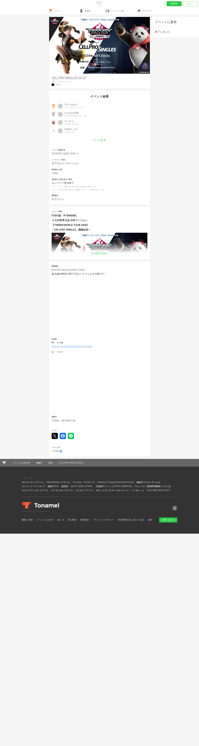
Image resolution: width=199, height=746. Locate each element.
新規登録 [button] (174, 3)
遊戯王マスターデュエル (149, 482)
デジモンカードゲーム (62, 490)
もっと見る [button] (99, 140)
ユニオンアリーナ (85, 490)
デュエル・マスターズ (84, 482)
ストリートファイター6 (33, 486)
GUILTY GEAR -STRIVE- (82, 486)
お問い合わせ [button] (168, 520)
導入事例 (72, 520)
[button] (99, 248)
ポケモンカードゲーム (33, 482)
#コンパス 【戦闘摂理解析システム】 (153, 486)
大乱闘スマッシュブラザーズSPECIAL (114, 486)
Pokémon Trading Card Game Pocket (115, 482)
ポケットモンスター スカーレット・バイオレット (120, 490)
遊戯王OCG (53, 486)
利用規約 (84, 520)
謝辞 (150, 520)
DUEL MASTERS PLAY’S (158, 490)
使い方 (61, 520)
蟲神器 (64, 486)
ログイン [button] (190, 3)
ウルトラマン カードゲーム (35, 490)
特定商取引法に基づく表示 (131, 520)
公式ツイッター (174, 510)
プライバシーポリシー (103, 520)
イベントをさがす (45, 520)
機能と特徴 (27, 520)
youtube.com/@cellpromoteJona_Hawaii (72, 346)
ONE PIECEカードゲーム (58, 482)
